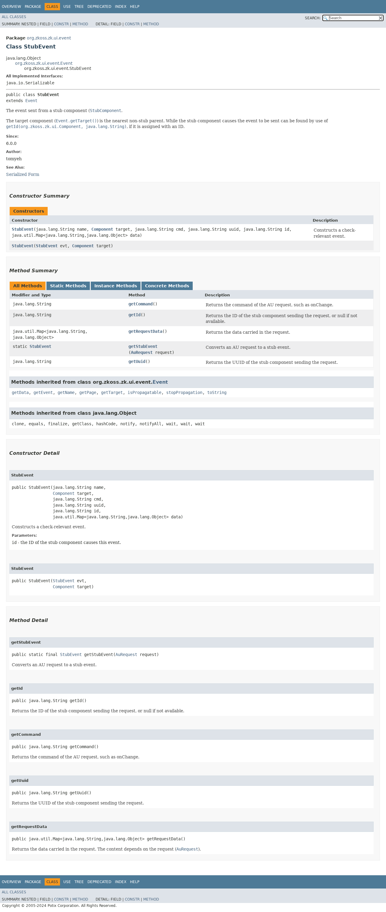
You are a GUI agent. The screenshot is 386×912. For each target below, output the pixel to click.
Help (134, 7)
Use (67, 7)
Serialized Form (22, 174)
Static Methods (68, 285)
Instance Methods (115, 285)
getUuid (136, 361)
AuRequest (142, 352)
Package (33, 7)
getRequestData (145, 331)
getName (66, 392)
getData (20, 392)
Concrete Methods (167, 285)
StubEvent (22, 229)
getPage (87, 392)
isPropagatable (144, 392)
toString (216, 392)
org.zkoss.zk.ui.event (49, 38)
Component (102, 229)
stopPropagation (184, 392)
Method (80, 24)
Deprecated (99, 7)
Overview (11, 7)
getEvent (43, 392)
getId (134, 314)
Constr (61, 24)
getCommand (140, 303)
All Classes (14, 17)
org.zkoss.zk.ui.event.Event (43, 63)
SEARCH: (313, 18)
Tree (79, 7)
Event (31, 100)
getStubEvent (142, 346)
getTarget (112, 392)
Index (120, 7)
